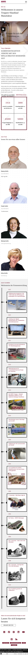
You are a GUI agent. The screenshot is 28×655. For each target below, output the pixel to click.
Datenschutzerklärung (15, 643)
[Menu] (26, 2)
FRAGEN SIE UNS (8, 625)
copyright (14, 645)
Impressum (5, 643)
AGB (24, 643)
